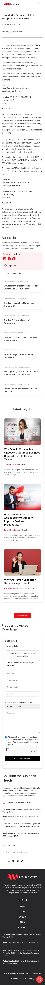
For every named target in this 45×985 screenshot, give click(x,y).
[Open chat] (39, 979)
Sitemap (14, 978)
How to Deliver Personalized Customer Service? (21, 390)
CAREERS (22, 917)
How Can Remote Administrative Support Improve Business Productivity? (18, 519)
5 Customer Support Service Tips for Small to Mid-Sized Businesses (21, 287)
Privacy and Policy (27, 978)
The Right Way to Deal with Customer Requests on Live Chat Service (21, 373)
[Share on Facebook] (9, 260)
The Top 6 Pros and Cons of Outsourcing (17, 321)
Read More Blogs (22, 616)
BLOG (22, 922)
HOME (22, 906)
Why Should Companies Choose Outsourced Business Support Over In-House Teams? (22, 454)
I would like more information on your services (20, 664)
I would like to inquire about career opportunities (22, 654)
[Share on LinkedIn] (4, 260)
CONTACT (22, 927)
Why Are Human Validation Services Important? (20, 581)
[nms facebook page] (13, 861)
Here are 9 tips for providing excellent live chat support (21, 338)
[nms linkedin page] (18, 861)
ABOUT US (22, 911)
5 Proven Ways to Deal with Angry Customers (19, 356)
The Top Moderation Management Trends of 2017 (19, 304)
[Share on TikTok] (13, 260)
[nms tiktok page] (22, 861)
